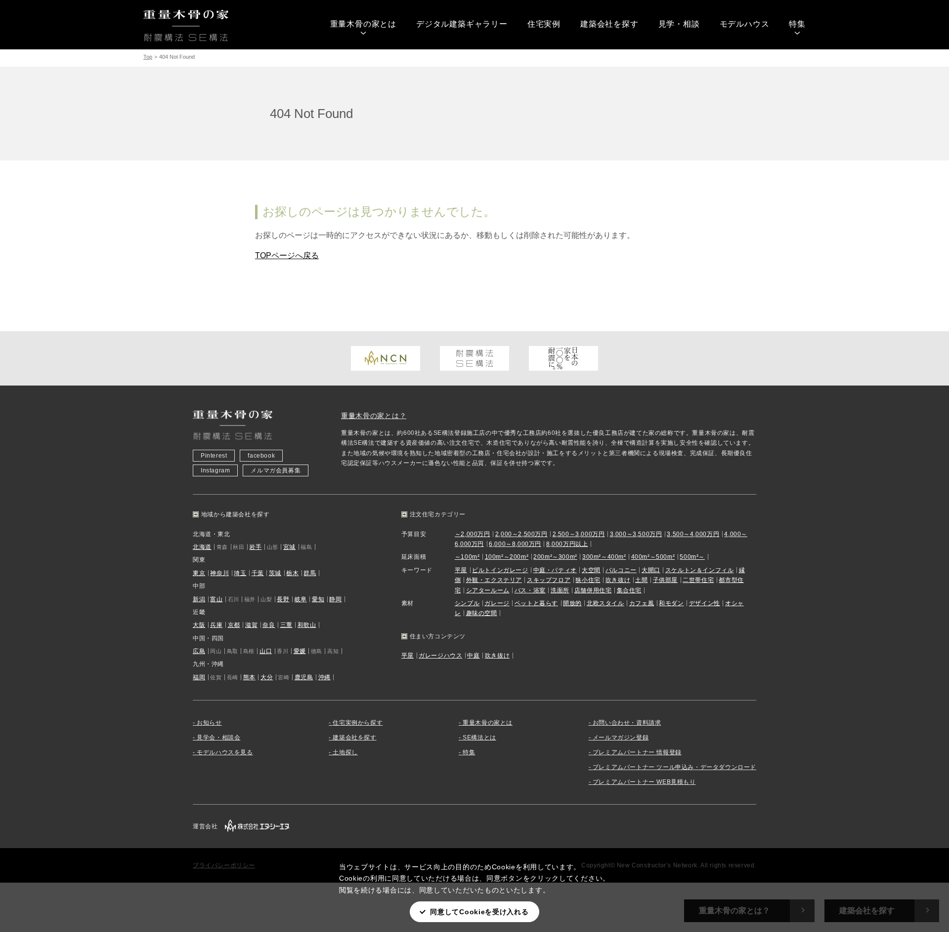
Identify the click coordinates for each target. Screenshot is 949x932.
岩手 (255, 547)
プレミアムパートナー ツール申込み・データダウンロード (674, 767)
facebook (261, 455)
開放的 (572, 603)
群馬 (309, 573)
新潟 (199, 599)
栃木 (292, 573)
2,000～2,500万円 (521, 534)
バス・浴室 (530, 590)
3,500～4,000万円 (693, 534)
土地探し (345, 752)
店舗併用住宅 (593, 590)
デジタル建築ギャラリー (462, 24)
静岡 (335, 599)
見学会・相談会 (218, 737)
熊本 (249, 677)
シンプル (467, 603)
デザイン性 (704, 603)
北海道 (202, 547)
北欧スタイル (605, 603)
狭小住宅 (587, 580)
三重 (286, 624)
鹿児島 (304, 677)
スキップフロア (548, 580)
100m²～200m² (507, 556)
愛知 (318, 599)
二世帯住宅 (698, 580)
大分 (266, 677)
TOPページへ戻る (287, 255)
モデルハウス (745, 24)
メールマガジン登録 (620, 737)
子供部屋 (665, 580)
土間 (641, 580)
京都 (234, 624)
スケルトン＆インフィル (699, 570)
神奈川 (219, 573)
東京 (199, 573)
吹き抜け (617, 580)
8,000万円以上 (567, 544)
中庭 (473, 655)
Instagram (215, 470)
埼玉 (240, 573)
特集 (797, 24)
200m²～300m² (555, 556)
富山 (216, 599)
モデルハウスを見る (225, 752)
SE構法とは (479, 737)
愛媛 (300, 651)
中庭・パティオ (555, 570)
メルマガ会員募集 (276, 470)
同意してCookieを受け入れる (479, 912)
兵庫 (216, 624)
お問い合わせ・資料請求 (627, 722)
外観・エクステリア (494, 580)
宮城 (289, 547)
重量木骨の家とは (363, 24)
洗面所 (560, 590)
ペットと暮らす (536, 603)
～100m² (467, 556)
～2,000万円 (472, 534)
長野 (283, 599)
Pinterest (214, 455)
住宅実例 (544, 24)
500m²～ (692, 556)
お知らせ (209, 722)
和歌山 (307, 624)
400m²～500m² (653, 556)
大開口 (651, 570)
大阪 (199, 624)
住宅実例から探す (358, 722)
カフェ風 (641, 603)
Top (147, 57)
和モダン (671, 603)
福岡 (199, 677)
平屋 (461, 570)
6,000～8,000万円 (515, 544)
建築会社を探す (609, 24)
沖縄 (324, 677)
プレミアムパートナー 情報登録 (637, 752)
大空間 (591, 570)
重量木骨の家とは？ (373, 416)
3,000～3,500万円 (636, 534)
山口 (265, 651)
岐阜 (301, 599)
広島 (199, 651)
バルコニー (621, 570)
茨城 (275, 573)
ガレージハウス (440, 655)
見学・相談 (679, 24)
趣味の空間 (481, 613)
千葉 (258, 573)
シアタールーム (488, 590)
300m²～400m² (604, 556)
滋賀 (251, 624)
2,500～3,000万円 (579, 534)
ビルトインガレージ (500, 570)
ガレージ (496, 603)
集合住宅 (629, 590)
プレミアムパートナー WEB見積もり (644, 781)
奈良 (268, 624)
